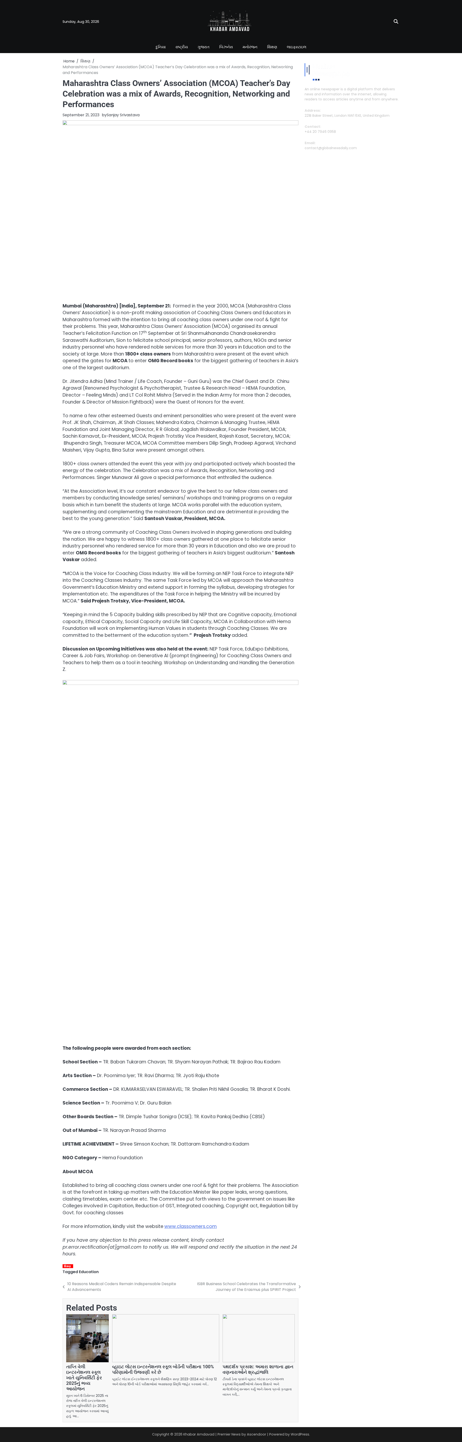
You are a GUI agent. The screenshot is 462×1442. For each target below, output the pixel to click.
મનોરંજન (250, 47)
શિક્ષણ (272, 47)
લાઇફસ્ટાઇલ (296, 47)
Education (89, 1272)
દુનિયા (161, 47)
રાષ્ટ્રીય (181, 47)
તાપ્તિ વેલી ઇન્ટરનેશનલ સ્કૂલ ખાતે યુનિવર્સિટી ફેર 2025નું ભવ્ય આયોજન (84, 1378)
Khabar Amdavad (198, 1434)
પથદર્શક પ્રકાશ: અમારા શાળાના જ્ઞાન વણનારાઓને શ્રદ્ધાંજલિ (258, 1369)
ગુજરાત (204, 47)
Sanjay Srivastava (123, 115)
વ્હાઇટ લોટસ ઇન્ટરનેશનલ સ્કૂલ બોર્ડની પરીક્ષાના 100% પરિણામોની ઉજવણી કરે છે (163, 1369)
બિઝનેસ (226, 47)
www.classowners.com (190, 1226)
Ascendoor (256, 1434)
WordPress (300, 1434)
